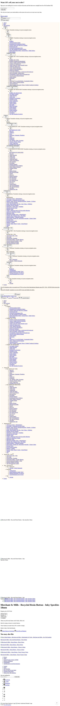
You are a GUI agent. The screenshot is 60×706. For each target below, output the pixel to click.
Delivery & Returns (8, 661)
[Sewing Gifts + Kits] (7, 233)
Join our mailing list (5, 675)
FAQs (5, 667)
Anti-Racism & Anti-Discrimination (12, 663)
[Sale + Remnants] (7, 250)
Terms (5, 658)
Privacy (5, 657)
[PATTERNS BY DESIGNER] (10, 151)
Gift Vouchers (7, 669)
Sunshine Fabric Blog (9, 671)
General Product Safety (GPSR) (11, 659)
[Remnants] (10, 267)
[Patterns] (7, 120)
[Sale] (10, 280)
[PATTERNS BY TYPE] (10, 128)
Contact (5, 666)
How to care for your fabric (10, 670)
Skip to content (4, 16)
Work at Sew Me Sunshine (10, 672)
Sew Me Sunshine (7, 704)
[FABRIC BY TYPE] (10, 58)
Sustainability (7, 662)
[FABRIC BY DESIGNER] (10, 91)
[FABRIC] (10, 40)
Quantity (3, 615)
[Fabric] (7, 32)
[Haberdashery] (7, 196)
